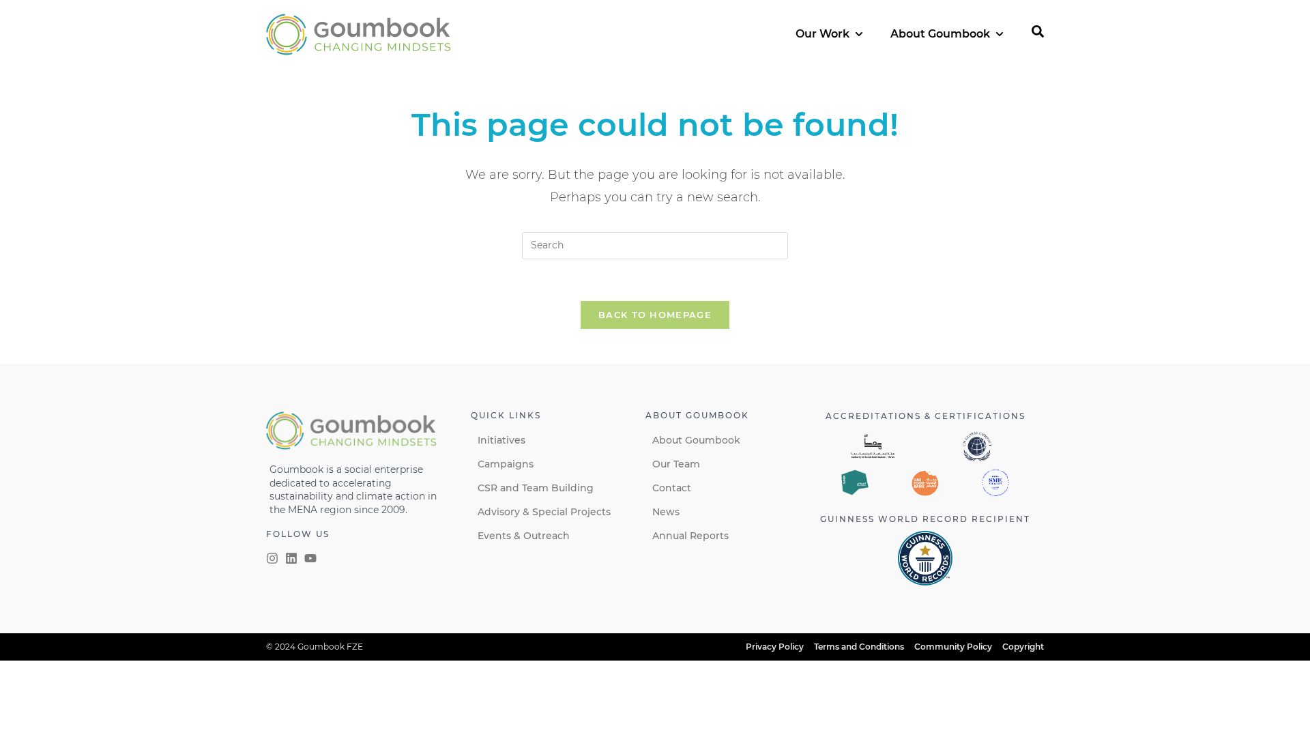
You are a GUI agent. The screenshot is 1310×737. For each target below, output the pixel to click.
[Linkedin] (291, 558)
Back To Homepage (655, 314)
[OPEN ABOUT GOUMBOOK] (999, 34)
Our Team (676, 464)
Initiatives (501, 440)
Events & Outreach (524, 536)
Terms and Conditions (859, 646)
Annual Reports (690, 536)
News (666, 512)
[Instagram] (272, 558)
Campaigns (506, 464)
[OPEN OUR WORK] (859, 34)
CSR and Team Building (536, 488)
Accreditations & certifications (925, 416)
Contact (671, 488)
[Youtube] (310, 558)
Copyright (1023, 646)
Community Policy (953, 646)
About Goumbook (696, 440)
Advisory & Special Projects (544, 512)
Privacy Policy (775, 646)
